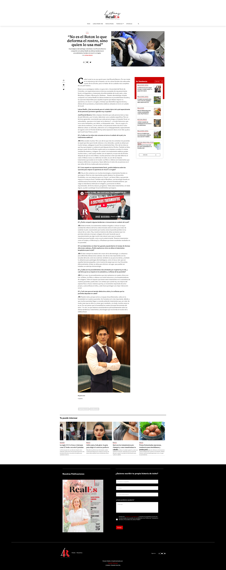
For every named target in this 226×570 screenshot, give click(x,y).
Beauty (88, 442)
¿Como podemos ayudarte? (125, 500)
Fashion (62, 442)
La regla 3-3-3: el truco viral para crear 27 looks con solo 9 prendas (72, 446)
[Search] (136, 23)
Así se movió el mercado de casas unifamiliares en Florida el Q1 (144, 146)
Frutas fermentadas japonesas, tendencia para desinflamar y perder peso (150, 447)
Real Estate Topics (142, 85)
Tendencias (119, 23)
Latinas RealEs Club (98, 23)
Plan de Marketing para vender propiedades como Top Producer (144, 112)
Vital (87, 32)
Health (141, 442)
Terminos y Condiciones (131, 516)
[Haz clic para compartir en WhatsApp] (83, 62)
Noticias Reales (110, 23)
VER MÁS (157, 81)
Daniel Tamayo (113, 563)
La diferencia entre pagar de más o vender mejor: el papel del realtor (144, 89)
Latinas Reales (88, 55)
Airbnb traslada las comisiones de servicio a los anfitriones (144, 123)
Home (88, 23)
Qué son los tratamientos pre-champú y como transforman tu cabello (124, 447)
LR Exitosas (129, 23)
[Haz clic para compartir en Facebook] (87, 62)
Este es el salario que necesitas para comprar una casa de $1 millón (144, 135)
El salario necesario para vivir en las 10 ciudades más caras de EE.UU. (144, 100)
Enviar (119, 527)
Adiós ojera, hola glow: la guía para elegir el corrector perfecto (97, 446)
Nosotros (79, 552)
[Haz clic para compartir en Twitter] (90, 62)
